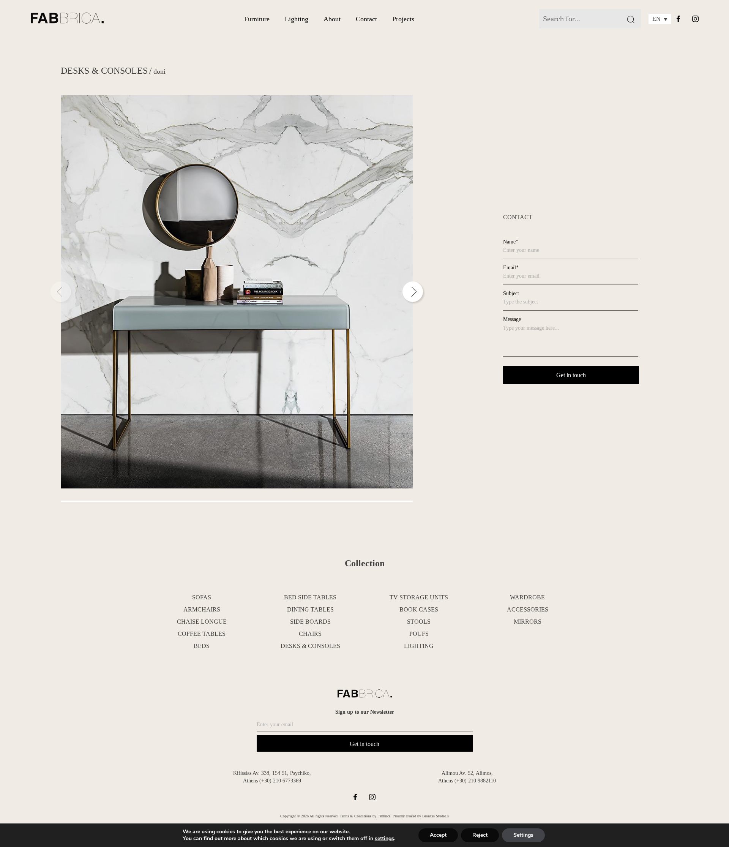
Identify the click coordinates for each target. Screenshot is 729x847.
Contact (366, 19)
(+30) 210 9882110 (475, 781)
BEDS (202, 646)
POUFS (419, 634)
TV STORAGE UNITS (419, 597)
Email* (511, 267)
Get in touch (364, 744)
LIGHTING (419, 646)
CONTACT (517, 217)
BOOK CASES (418, 609)
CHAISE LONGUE (202, 621)
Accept (438, 835)
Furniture (257, 19)
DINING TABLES (310, 609)
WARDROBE (527, 597)
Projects (403, 19)
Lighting (296, 19)
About (332, 19)
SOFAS (201, 597)
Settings (523, 835)
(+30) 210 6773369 (280, 781)
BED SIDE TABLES (310, 597)
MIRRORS (527, 621)
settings (384, 838)
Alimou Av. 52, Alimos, (467, 773)
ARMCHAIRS (201, 609)
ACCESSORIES (527, 609)
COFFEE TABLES (202, 634)
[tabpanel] (237, 291)
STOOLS (419, 621)
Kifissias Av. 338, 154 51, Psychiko (271, 773)
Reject (480, 835)
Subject (511, 293)
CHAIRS (310, 634)
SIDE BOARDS (310, 621)
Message (512, 319)
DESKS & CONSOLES (104, 71)
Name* (510, 242)
